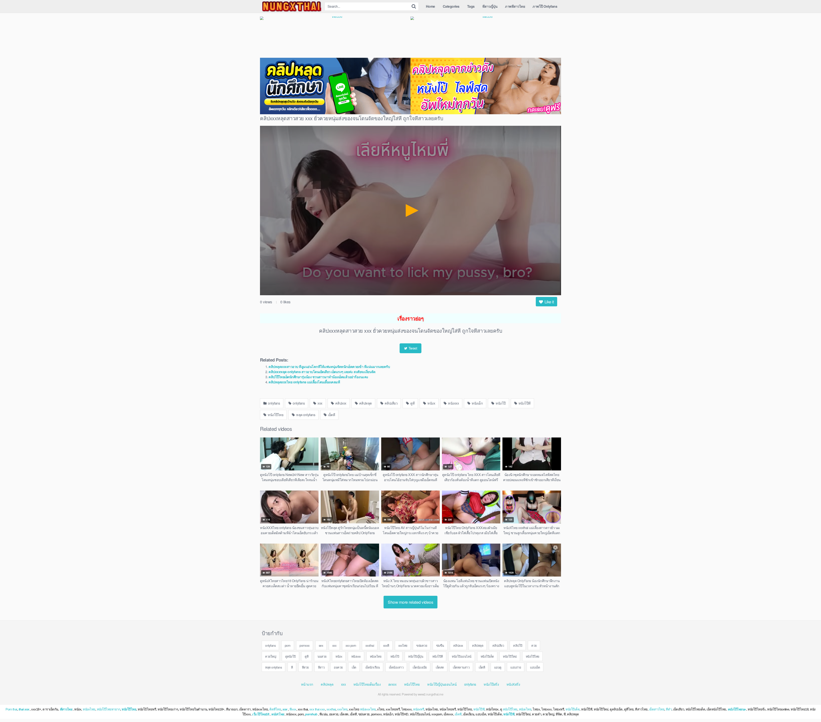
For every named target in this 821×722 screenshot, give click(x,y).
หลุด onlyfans (305, 414)
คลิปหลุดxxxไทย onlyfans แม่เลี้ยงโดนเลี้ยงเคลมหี (304, 382)
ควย (534, 645)
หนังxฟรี (418, 709)
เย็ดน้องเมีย (420, 667)
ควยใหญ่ (270, 656)
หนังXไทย (277, 714)
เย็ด (354, 667)
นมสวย (321, 656)
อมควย (338, 667)
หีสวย (305, 667)
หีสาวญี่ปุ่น (490, 6)
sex (321, 645)
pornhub (311, 714)
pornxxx (305, 645)
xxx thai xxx (317, 709)
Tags (471, 6)
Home (430, 6)
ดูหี (412, 403)
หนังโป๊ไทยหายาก (108, 709)
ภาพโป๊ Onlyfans (545, 6)
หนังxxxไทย (368, 709)
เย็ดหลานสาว (461, 667)
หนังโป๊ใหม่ (510, 656)
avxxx (392, 684)
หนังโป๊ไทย (275, 414)
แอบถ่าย (515, 667)
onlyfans (273, 403)
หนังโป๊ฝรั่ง (491, 684)
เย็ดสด (440, 667)
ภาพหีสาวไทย (515, 6)
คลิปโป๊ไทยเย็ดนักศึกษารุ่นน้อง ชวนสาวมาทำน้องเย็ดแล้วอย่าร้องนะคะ (318, 376)
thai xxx (24, 709)
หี (292, 667)
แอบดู (497, 667)
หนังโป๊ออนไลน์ (461, 656)
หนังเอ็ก (477, 403)
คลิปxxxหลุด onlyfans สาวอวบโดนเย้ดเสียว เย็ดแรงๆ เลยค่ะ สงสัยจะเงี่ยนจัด (322, 371)
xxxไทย (402, 645)
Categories (451, 6)
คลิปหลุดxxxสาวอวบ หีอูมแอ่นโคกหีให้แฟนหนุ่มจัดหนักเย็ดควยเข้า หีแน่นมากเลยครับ (329, 366)
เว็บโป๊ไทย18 (260, 714)
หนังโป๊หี (524, 403)
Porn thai (11, 709)
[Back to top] (809, 708)
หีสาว (321, 667)
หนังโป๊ (500, 403)
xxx (319, 403)
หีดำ (669, 709)
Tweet (412, 348)
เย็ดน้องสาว (396, 667)
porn (288, 645)
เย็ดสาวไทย (656, 709)
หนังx (431, 403)
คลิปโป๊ (517, 645)
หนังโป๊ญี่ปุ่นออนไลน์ (441, 684)
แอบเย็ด (535, 667)
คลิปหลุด (365, 403)
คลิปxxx (340, 403)
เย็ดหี (331, 414)
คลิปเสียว (390, 403)
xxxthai (369, 645)
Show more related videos (410, 602)
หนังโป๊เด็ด (487, 656)
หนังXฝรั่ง (513, 684)
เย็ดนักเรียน (372, 667)
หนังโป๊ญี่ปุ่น (415, 656)
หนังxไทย (375, 656)
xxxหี (386, 645)
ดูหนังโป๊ (290, 656)
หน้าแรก (307, 684)
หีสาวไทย (66, 709)
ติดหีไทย (275, 709)
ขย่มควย (421, 645)
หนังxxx (453, 403)
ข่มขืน (440, 645)
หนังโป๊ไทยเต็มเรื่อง (367, 684)
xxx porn (351, 645)
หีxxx (292, 709)
